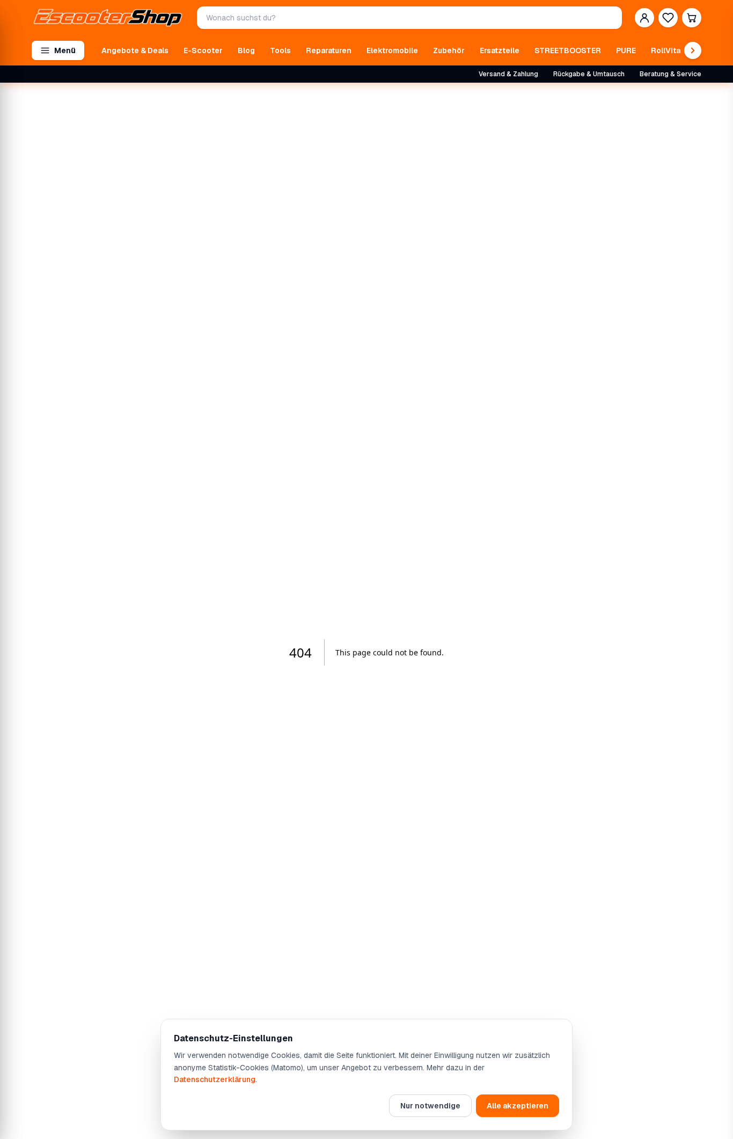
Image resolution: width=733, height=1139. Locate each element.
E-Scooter (203, 50)
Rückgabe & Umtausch (589, 74)
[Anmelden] (644, 17)
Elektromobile (392, 50)
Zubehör (449, 50)
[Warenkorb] (691, 17)
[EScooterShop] (108, 17)
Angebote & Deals (134, 50)
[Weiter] (692, 50)
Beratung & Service (670, 74)
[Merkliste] (668, 17)
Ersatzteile (499, 50)
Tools (280, 50)
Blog (246, 50)
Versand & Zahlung (508, 74)
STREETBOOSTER (567, 50)
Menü (65, 50)
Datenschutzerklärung (214, 1079)
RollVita (665, 50)
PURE (626, 50)
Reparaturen (328, 50)
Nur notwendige (430, 1106)
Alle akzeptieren (517, 1106)
